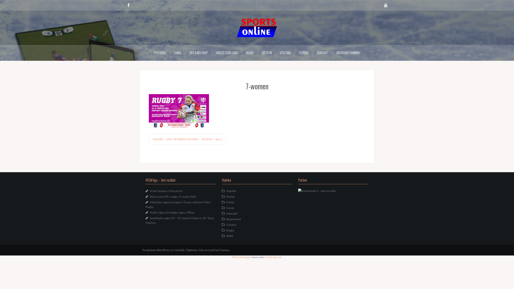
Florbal (304, 52)
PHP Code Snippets (242, 257)
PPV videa (160, 52)
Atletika (285, 52)
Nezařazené (233, 219)
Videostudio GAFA (227, 52)
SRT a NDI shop (198, 52)
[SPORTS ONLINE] (257, 27)
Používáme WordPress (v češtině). (164, 250)
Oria (201, 250)
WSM (229, 236)
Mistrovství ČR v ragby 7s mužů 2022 (173, 196)
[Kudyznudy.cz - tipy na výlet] (317, 190)
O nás (177, 52)
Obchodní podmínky (348, 52)
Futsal (230, 208)
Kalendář (232, 213)
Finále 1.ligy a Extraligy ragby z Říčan (172, 212)
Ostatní (267, 52)
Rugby (250, 52)
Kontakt (322, 52)
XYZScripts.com (274, 257)
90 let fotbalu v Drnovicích (166, 191)
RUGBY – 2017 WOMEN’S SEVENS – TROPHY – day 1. (188, 139)
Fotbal (230, 202)
